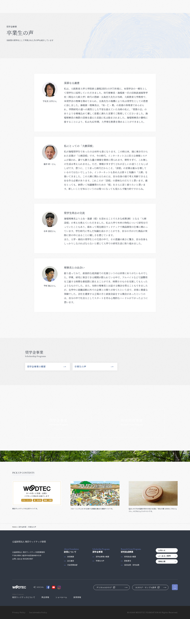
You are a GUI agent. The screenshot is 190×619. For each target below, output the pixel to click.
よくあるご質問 (164, 556)
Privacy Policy (18, 612)
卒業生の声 (80, 366)
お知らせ (161, 550)
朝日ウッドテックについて (23, 597)
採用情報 (77, 597)
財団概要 (70, 557)
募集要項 (127, 561)
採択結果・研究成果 (131, 565)
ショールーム (61, 597)
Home (14, 527)
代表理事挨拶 (72, 565)
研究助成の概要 (130, 557)
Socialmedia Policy (38, 612)
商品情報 (45, 597)
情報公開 (161, 561)
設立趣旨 (70, 561)
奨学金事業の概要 (36, 366)
